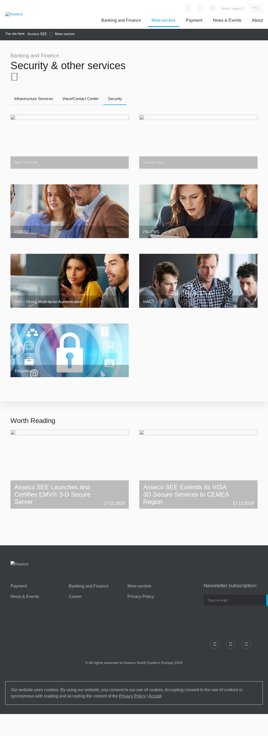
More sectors (163, 20)
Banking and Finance (121, 20)
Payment (194, 20)
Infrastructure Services (33, 98)
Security (115, 98)
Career (75, 597)
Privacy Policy (140, 597)
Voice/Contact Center (80, 98)
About (257, 20)
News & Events (227, 20)
